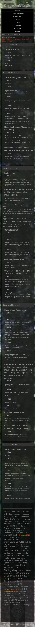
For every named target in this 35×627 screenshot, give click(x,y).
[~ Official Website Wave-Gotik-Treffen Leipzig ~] (32, 2)
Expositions (21, 523)
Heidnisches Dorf (12, 539)
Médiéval (26, 555)
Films (12, 526)
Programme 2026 (11, 591)
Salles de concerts (19, 593)
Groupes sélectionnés (17, 13)
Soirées (7, 596)
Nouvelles (15, 560)
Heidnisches (15, 537)
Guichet (7, 537)
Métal (7, 558)
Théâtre (24, 595)
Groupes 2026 (24, 535)
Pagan (26, 563)
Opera (6, 563)
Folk (18, 526)
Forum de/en (17, 25)
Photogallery (10, 570)
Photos (21, 570)
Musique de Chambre (12, 553)
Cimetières (24, 517)
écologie (27, 605)
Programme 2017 (19, 575)
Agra (14, 512)
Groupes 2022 (21, 531)
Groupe (24, 526)
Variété (14, 600)
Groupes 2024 (21, 533)
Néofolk (23, 560)
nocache (7, 560)
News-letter (20, 558)
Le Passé (17, 22)
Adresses (7, 512)
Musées (17, 555)
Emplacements (9, 523)
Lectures (20, 542)
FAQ (28, 523)
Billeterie (17, 19)
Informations (9, 542)
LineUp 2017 (14, 546)
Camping (7, 517)
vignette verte (23, 600)
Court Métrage (10, 521)
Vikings (6, 602)
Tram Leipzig (18, 598)
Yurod (13, 605)
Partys (18, 567)
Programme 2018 (13, 578)
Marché (6, 551)
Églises (19, 604)
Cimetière (14, 517)
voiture (12, 602)
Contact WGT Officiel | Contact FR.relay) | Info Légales (17, 624)
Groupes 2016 (19, 528)
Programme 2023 (11, 587)
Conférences (18, 519)
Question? (23, 591)
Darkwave (26, 521)
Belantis (17, 514)
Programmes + (17, 16)
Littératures (24, 546)
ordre (12, 563)
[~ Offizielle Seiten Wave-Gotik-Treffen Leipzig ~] (27, 2)
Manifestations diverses (20, 548)
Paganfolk (8, 565)
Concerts (8, 519)
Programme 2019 (13, 581)
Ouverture (18, 563)
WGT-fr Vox (17, 28)
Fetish (7, 526)
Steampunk (15, 596)
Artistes (19, 512)
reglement (7, 593)
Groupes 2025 (10, 535)
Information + (17, 10)
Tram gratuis (8, 598)
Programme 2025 (18, 589)
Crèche (18, 521)
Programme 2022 (13, 584)
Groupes (8, 528)
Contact (17, 31)
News (13, 558)
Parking (16, 565)
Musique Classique (20, 550)
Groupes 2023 (9, 533)
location (6, 548)
